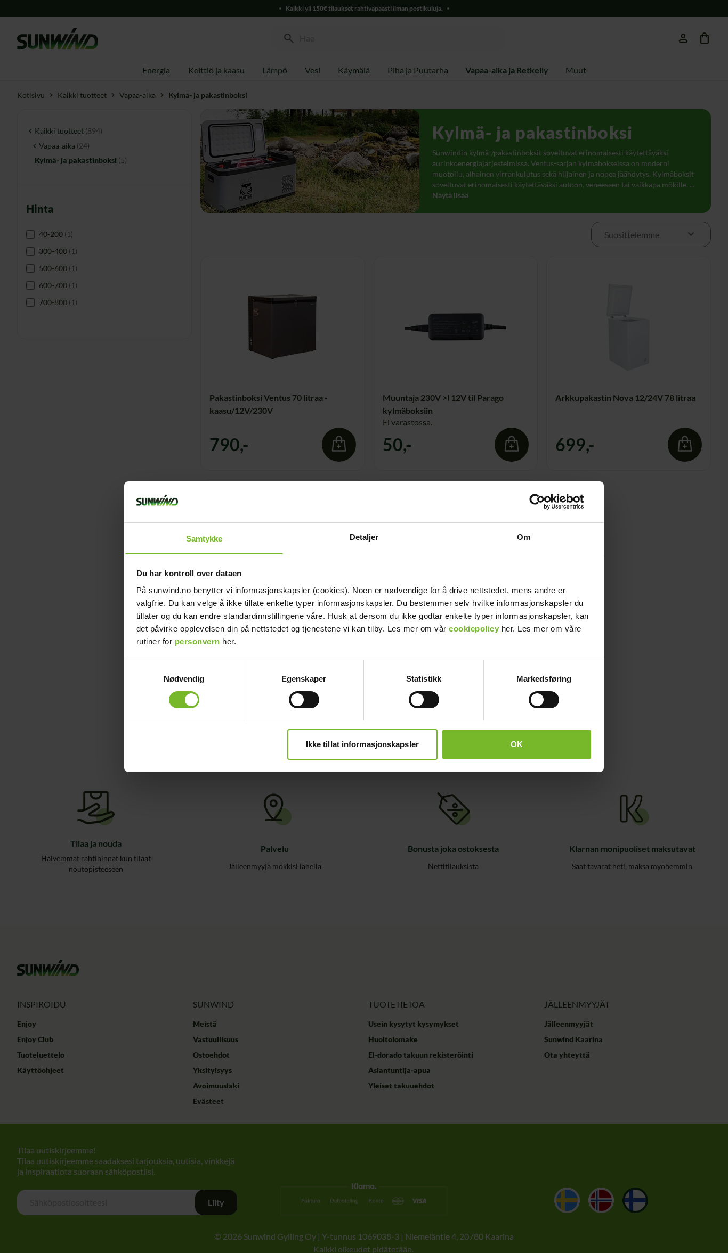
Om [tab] (523, 536)
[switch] (304, 699)
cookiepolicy (474, 628)
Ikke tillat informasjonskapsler (362, 743)
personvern (197, 640)
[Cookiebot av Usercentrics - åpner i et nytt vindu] (545, 502)
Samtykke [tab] (204, 538)
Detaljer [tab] (364, 536)
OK (517, 743)
